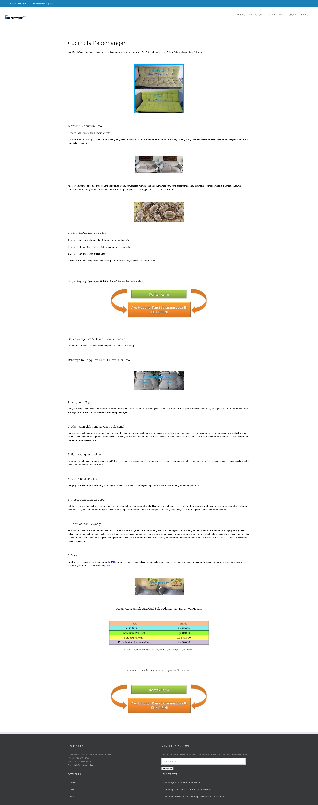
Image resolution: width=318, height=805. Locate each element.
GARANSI (112, 562)
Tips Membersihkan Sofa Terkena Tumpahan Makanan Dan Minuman (193, 796)
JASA (72, 789)
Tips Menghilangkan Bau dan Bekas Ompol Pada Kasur (187, 789)
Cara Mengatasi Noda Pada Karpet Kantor (181, 782)
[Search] (312, 14)
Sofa (157, 649)
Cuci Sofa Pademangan (152, 52)
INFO (72, 782)
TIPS (72, 796)
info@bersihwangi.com (43, 3)
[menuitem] (243, 14)
